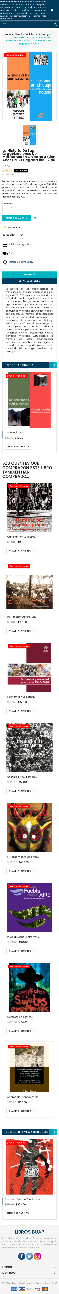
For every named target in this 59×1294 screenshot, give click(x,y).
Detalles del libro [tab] (29, 280)
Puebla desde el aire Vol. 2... (24, 937)
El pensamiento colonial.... (23, 857)
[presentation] (51, 365)
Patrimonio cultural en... (21, 617)
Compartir (17, 237)
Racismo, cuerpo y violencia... (23, 1199)
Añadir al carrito (17, 217)
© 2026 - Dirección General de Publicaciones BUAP (29, 1283)
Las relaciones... (14, 432)
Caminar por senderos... (22, 537)
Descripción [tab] (29, 274)
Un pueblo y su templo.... (22, 777)
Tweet (21, 237)
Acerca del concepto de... (23, 1097)
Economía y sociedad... (21, 697)
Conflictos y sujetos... (20, 1017)
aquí (14, 18)
